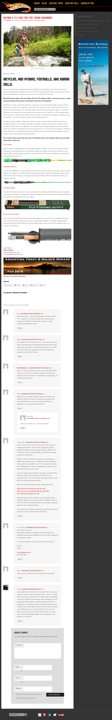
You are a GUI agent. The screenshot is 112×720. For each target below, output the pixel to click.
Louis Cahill (40, 20)
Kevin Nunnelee (22, 368)
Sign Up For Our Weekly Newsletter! (15, 276)
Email (19, 678)
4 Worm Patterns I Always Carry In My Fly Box (94, 21)
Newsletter (87, 3)
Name (19, 667)
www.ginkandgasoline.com (11, 252)
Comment (19, 645)
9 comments (8, 20)
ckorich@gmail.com (24, 552)
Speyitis (80, 35)
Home (37, 3)
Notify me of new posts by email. (26, 698)
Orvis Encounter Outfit (11, 214)
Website (18, 688)
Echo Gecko (8, 144)
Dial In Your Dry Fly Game (87, 28)
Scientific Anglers (9, 188)
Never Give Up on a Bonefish (88, 24)
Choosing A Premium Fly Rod (88, 31)
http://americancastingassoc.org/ (28, 493)
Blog (44, 3)
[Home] (16, 13)
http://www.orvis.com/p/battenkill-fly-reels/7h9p (33, 491)
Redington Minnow (10, 166)
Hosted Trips (56, 3)
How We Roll (72, 3)
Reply (20, 328)
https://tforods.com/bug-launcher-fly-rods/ (31, 488)
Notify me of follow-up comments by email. (29, 694)
